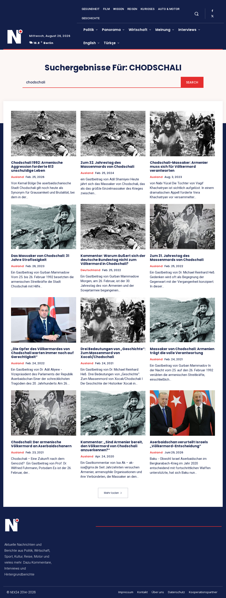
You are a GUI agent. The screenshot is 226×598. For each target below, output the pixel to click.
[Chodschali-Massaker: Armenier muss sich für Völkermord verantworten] (182, 133)
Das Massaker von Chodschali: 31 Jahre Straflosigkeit (40, 257)
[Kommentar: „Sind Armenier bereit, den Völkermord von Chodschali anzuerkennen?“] (113, 413)
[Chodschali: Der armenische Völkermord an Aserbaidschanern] (43, 413)
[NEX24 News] (15, 36)
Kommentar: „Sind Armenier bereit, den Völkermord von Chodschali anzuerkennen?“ (112, 446)
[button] (196, 13)
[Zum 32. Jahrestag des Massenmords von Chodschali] (113, 133)
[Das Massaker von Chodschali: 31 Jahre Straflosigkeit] (43, 226)
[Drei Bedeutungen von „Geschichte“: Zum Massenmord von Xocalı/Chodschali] (113, 320)
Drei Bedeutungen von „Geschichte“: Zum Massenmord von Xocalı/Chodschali (113, 353)
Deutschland (90, 270)
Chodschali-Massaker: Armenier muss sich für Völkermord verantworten (179, 166)
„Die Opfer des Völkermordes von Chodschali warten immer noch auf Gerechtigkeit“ (42, 353)
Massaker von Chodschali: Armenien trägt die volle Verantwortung (182, 351)
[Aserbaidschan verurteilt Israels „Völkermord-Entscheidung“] (182, 413)
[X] (212, 16)
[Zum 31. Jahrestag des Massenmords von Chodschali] (182, 226)
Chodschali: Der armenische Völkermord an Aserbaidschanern (41, 444)
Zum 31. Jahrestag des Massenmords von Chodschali (176, 257)
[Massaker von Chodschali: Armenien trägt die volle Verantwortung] (182, 320)
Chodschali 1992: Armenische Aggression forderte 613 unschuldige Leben (37, 166)
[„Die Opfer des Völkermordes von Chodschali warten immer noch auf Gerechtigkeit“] (43, 320)
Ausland (17, 177)
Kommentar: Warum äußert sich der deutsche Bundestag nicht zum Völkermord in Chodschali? (113, 259)
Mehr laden (111, 493)
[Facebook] (212, 11)
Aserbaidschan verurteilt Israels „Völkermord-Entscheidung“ (179, 444)
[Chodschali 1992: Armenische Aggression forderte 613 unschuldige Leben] (43, 133)
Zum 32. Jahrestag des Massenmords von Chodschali (107, 164)
